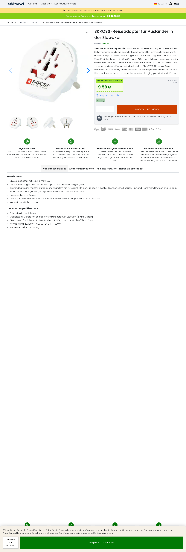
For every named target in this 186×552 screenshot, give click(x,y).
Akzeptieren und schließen (101, 542)
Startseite (11, 22)
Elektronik (49, 22)
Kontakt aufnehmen (65, 3)
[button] (88, 70)
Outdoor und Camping (29, 22)
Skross (105, 43)
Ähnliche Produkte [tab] (107, 168)
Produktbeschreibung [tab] (54, 168)
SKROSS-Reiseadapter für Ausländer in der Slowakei (79, 22)
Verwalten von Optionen (10, 542)
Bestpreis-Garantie (109, 95)
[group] (49, 70)
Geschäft (33, 3)
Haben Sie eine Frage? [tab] (131, 168)
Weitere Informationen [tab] (81, 168)
